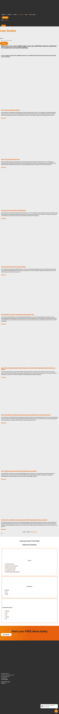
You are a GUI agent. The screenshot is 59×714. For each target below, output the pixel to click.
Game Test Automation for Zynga (10, 159)
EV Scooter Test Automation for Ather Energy (13, 210)
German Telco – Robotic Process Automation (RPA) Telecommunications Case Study (24, 520)
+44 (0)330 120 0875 (4, 679)
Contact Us (3, 683)
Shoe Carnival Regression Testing (10, 110)
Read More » (3, 118)
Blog (30, 14)
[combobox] (6, 23)
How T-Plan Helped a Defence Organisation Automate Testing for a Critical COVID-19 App (25, 415)
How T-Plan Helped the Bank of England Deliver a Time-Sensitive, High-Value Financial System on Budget (28, 368)
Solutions (3, 14)
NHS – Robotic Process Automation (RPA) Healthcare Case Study (19, 471)
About (26, 14)
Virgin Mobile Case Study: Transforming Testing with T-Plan (17, 314)
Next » (35, 531)
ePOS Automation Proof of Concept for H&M (13, 266)
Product (15, 14)
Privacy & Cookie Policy (5, 681)
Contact (33, 14)
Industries (9, 14)
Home (2, 20)
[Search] (3, 25)
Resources (21, 14)
